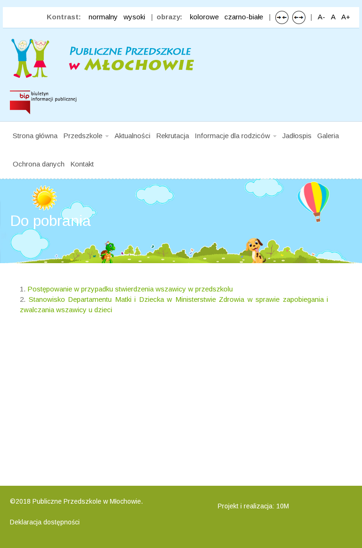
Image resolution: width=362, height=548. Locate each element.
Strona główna (35, 136)
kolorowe (204, 17)
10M (282, 506)
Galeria (328, 136)
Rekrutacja (172, 136)
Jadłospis (297, 136)
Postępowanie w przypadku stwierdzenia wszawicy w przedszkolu (130, 289)
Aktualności (132, 136)
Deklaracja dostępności (45, 522)
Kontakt (82, 164)
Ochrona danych (39, 164)
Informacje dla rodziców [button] (233, 136)
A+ (345, 17)
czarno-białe (243, 17)
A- (321, 17)
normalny (103, 17)
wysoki (134, 17)
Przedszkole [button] (83, 136)
